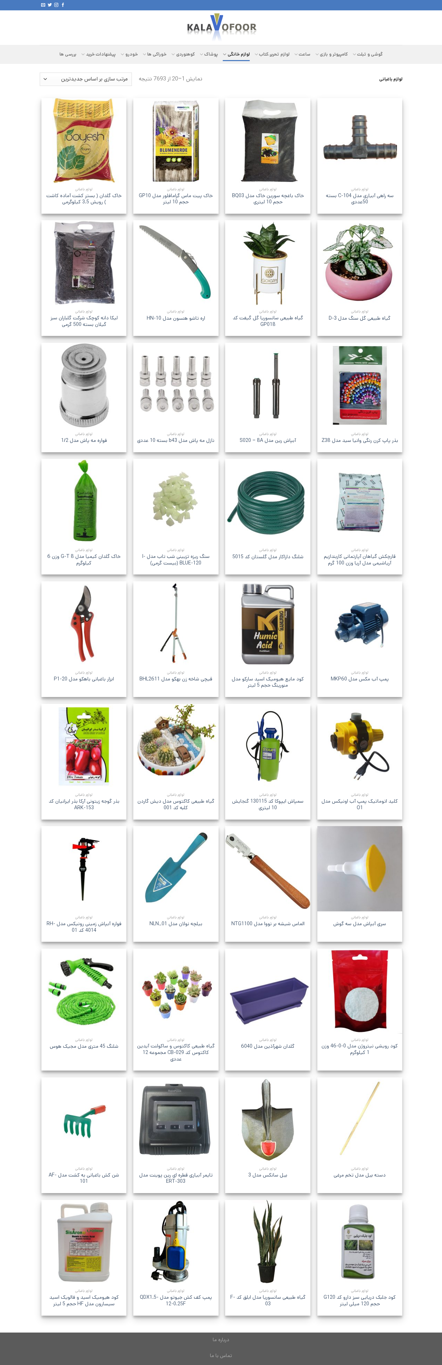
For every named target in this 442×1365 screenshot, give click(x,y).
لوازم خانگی (239, 54)
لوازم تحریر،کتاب (274, 54)
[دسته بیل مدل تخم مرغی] (360, 1120)
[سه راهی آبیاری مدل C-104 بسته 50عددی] (360, 140)
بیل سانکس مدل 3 (267, 1175)
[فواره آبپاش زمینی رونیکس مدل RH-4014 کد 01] (84, 868)
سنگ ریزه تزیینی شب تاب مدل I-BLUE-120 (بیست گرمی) (176, 559)
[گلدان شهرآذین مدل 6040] (267, 991)
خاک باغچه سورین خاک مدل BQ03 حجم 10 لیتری (268, 199)
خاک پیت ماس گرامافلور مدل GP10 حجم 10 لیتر (176, 199)
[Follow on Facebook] (63, 5)
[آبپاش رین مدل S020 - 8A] (267, 385)
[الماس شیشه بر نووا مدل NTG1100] (267, 868)
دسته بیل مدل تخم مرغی (360, 1175)
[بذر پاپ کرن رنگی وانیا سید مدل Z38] (360, 385)
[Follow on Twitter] (50, 5)
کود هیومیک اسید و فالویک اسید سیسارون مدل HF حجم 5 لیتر (84, 1300)
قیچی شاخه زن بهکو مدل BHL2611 (176, 679)
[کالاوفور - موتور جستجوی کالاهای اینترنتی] (221, 28)
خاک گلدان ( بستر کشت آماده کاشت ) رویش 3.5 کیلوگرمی (84, 199)
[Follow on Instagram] (56, 5)
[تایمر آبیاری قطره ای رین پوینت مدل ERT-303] (176, 1120)
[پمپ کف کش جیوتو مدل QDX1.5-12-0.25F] (176, 1242)
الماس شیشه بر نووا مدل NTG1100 (268, 924)
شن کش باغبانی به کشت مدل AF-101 (84, 1178)
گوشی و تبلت (370, 54)
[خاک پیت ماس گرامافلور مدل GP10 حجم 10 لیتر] (176, 140)
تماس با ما (221, 1355)
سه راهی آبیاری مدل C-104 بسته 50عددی (360, 199)
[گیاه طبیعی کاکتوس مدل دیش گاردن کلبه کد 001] (176, 746)
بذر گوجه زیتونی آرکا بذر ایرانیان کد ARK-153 (84, 804)
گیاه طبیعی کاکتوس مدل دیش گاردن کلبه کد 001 (175, 804)
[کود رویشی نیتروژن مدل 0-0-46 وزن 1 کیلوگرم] (360, 991)
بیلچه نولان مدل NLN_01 (176, 924)
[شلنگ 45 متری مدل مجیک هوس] (84, 991)
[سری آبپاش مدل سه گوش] (360, 868)
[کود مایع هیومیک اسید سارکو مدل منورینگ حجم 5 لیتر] (267, 624)
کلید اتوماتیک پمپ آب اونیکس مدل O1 (359, 804)
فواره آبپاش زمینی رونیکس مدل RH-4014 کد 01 (84, 927)
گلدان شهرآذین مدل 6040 (268, 1046)
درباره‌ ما (221, 1339)
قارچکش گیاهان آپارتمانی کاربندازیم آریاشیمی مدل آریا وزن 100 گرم (360, 559)
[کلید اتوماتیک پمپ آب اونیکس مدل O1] (360, 746)
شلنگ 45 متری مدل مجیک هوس (84, 1046)
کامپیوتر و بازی (334, 54)
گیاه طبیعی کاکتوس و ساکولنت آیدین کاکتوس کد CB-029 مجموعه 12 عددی (176, 1052)
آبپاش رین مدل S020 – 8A (268, 440)
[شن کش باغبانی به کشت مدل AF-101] (84, 1120)
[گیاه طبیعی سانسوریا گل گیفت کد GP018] (267, 263)
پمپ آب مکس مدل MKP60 (360, 679)
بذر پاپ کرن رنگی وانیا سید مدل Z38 (359, 440)
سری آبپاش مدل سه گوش (359, 924)
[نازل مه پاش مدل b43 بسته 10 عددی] (176, 385)
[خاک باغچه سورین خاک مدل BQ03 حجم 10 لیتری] (267, 140)
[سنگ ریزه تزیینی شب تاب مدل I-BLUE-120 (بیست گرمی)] (176, 501)
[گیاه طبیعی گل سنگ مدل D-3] (360, 263)
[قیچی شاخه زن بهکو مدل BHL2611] (176, 624)
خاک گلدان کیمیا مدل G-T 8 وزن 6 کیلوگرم (84, 559)
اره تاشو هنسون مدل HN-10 (176, 318)
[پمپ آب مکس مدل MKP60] (360, 624)
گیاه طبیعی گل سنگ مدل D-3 (360, 318)
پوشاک (211, 54)
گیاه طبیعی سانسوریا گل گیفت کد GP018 (268, 321)
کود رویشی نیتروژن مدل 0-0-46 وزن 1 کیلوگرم (359, 1049)
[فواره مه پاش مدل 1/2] (84, 385)
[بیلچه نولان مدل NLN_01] (176, 868)
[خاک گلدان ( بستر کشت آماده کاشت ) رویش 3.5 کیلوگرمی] (84, 140)
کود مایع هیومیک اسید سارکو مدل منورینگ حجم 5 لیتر (268, 682)
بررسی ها (67, 54)
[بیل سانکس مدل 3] (267, 1120)
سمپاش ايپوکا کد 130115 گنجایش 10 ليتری (268, 804)
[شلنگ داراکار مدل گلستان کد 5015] (267, 501)
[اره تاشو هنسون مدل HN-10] (176, 263)
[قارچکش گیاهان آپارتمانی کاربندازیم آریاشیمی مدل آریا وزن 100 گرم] (360, 501)
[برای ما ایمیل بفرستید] (43, 5)
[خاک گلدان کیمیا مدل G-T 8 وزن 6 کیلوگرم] (84, 501)
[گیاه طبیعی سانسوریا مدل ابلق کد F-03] (267, 1242)
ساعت (304, 54)
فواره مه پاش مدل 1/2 (84, 440)
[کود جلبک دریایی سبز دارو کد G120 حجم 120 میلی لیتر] (360, 1242)
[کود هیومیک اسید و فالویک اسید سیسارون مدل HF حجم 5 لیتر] (84, 1242)
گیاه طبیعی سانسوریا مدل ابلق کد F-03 (268, 1300)
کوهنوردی (185, 54)
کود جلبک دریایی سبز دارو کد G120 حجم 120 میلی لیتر (360, 1300)
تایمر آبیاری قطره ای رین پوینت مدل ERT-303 (176, 1178)
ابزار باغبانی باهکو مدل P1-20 (84, 679)
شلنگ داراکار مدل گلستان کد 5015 (268, 557)
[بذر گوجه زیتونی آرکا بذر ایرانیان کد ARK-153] (84, 746)
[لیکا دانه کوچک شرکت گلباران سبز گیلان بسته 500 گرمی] (84, 263)
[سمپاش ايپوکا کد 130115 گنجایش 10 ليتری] (267, 746)
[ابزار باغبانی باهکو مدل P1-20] (84, 624)
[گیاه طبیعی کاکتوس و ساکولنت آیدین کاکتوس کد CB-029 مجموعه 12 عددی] (176, 991)
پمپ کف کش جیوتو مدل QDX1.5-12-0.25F (176, 1300)
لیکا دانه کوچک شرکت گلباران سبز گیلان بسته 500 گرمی (84, 321)
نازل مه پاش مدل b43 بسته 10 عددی (175, 440)
